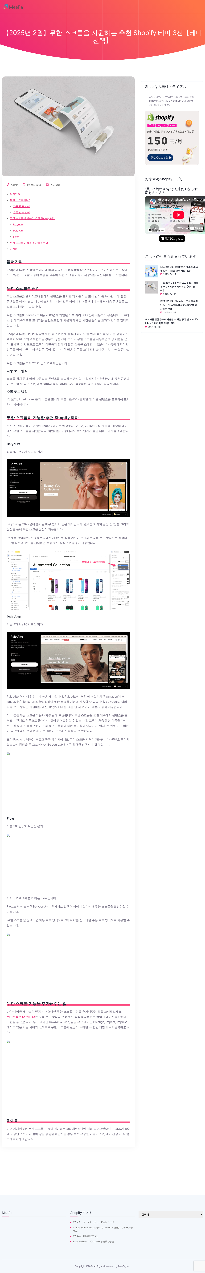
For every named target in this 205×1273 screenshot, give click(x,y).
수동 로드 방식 (21, 212)
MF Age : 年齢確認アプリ (86, 1236)
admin (14, 184)
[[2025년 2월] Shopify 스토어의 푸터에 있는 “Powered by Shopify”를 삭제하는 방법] (151, 305)
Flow (16, 236)
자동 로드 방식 (21, 206)
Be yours (18, 224)
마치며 (14, 248)
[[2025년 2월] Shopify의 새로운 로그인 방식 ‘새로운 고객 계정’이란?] (151, 271)
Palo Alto (18, 230)
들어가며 (15, 194)
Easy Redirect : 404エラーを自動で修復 (93, 1241)
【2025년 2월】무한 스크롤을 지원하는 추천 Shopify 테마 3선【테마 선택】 (179, 286)
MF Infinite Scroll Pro (21, 1017)
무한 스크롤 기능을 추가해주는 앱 (29, 242)
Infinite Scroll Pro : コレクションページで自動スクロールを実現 (103, 1229)
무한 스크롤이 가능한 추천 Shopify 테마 (32, 218)
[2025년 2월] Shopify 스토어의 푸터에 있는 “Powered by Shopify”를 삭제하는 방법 (179, 305)
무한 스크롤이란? (20, 200)
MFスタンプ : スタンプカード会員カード (93, 1222)
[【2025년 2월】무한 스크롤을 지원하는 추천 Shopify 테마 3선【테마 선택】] (151, 287)
